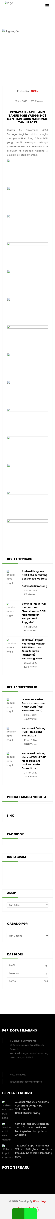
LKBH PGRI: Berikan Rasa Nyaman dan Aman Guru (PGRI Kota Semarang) (33, 705)
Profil (27, 965)
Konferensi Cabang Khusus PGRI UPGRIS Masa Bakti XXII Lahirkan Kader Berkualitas (34, 761)
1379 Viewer (37, 101)
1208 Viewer (30, 630)
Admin (34, 91)
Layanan (27, 973)
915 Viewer (29, 594)
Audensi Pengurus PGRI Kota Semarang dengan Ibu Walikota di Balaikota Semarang (35, 579)
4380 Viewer (30, 718)
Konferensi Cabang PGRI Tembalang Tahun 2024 (34, 732)
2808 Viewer (30, 776)
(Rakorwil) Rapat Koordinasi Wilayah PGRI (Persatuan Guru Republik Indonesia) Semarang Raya (33, 649)
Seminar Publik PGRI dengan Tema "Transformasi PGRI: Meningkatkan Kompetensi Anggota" (34, 613)
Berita (28, 981)
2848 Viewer (30, 744)
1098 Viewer (30, 666)
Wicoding (39, 1201)
